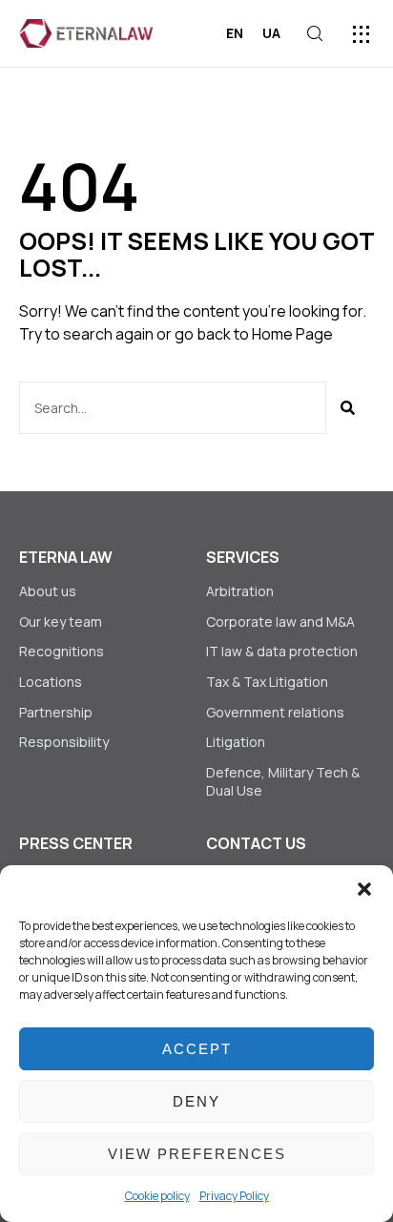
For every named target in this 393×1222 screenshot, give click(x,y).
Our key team (60, 621)
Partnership (56, 712)
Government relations (275, 712)
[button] (364, 889)
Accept (197, 1049)
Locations (50, 682)
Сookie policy (157, 1196)
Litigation (235, 742)
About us (47, 591)
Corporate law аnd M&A (280, 621)
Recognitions (61, 651)
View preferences (197, 1154)
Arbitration (240, 591)
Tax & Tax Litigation (268, 682)
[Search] (347, 408)
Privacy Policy (234, 1196)
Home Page (292, 333)
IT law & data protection (282, 651)
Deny (196, 1101)
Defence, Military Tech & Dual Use (283, 781)
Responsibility (64, 742)
